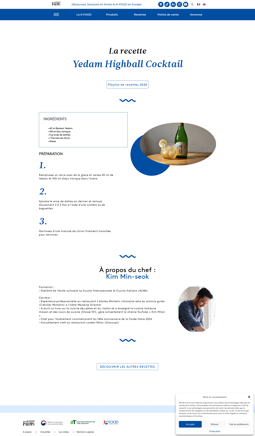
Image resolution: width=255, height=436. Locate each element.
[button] (249, 396)
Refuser (215, 424)
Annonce (196, 14)
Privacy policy (214, 431)
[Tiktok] (167, 4)
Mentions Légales (85, 432)
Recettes (140, 14)
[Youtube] (185, 4)
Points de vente (168, 14)
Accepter (190, 424)
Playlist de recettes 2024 (127, 84)
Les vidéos (64, 432)
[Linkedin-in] (173, 4)
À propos (27, 432)
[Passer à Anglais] (204, 4)
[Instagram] (179, 4)
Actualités (45, 432)
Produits (112, 14)
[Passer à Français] (198, 4)
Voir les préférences (239, 424)
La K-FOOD (83, 14)
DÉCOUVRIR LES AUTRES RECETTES (127, 367)
